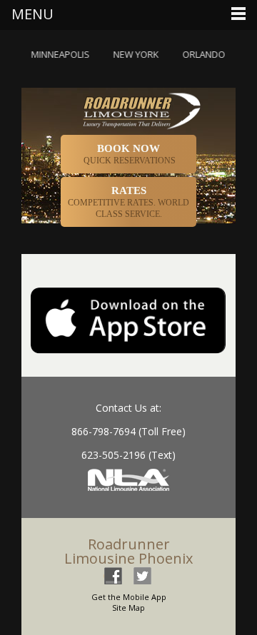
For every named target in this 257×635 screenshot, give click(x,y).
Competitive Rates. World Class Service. (128, 202)
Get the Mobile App (128, 596)
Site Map (128, 607)
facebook (113, 575)
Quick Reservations (128, 154)
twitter (142, 575)
